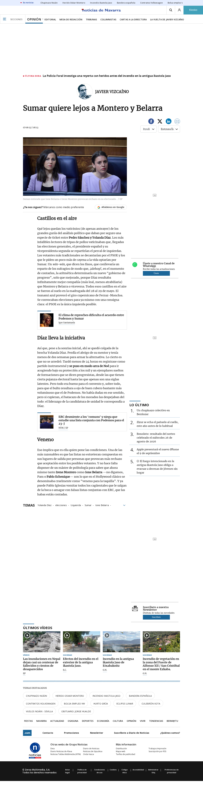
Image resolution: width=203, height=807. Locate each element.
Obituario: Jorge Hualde (76, 711)
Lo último (139, 404)
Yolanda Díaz (45, 505)
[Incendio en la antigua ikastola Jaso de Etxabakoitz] (121, 641)
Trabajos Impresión (157, 748)
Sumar (88, 505)
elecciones (61, 505)
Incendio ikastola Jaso (106, 695)
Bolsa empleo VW (74, 703)
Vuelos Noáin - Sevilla (39, 711)
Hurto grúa (100, 703)
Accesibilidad (138, 769)
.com (27, 733)
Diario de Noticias (91, 748)
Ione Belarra (102, 505)
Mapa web (120, 751)
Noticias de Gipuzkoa (92, 751)
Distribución (121, 748)
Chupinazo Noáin (36, 695)
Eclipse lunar (124, 703)
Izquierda (76, 505)
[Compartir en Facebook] (151, 121)
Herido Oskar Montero (70, 695)
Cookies (113, 769)
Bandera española (140, 695)
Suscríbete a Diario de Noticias (131, 732)
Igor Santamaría (67, 322)
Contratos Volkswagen (40, 703)
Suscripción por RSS (157, 751)
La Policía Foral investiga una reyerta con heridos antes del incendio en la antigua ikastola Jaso (107, 76)
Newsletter (96, 732)
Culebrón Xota (151, 703)
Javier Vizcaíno (112, 91)
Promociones (71, 732)
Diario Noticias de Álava (61, 751)
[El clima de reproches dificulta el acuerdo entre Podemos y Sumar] (46, 320)
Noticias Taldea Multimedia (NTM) (65, 754)
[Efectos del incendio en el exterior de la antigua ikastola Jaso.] (81, 641)
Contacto (48, 732)
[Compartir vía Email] (177, 121)
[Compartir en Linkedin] (168, 121)
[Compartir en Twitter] (160, 121)
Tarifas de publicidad (125, 754)
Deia (52, 748)
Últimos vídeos (37, 627)
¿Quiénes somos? (170, 732)
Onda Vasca (88, 754)
